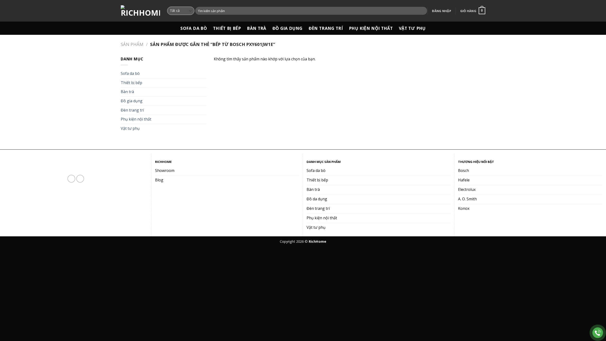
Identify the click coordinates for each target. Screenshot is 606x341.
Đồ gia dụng (287, 28)
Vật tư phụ (412, 28)
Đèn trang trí (326, 28)
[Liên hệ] (598, 333)
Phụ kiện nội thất (371, 28)
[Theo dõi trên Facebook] (71, 179)
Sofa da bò (193, 28)
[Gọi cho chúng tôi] (80, 179)
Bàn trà (256, 28)
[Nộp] (423, 11)
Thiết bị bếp (227, 28)
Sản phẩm (132, 44)
